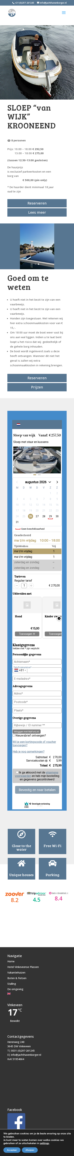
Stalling (11, 983)
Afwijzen (30, 1150)
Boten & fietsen (16, 978)
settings (44, 1143)
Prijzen (37, 387)
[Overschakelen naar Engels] (23, 994)
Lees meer (37, 212)
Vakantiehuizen (16, 972)
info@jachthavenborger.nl (26, 1054)
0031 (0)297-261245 (23, 1050)
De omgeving (15, 989)
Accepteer (12, 1150)
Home (11, 961)
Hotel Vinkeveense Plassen (23, 967)
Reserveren (37, 203)
